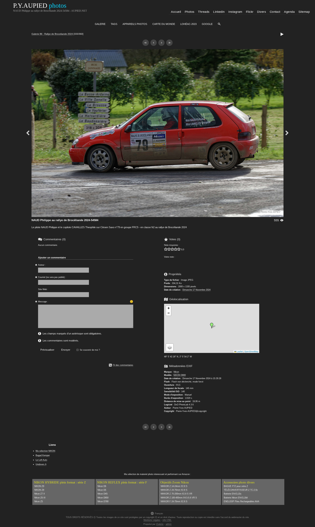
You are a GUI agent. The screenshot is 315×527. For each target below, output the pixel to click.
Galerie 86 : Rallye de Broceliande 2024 (52, 34)
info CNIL (167, 520)
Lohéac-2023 (188, 24)
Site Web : (43, 289)
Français (156, 513)
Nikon (176, 372)
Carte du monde (163, 24)
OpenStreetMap (251, 351)
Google (207, 24)
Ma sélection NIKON (45, 451)
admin (168, 524)
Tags (114, 24)
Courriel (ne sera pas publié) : (52, 277)
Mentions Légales (152, 520)
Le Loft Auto (41, 460)
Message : (43, 301)
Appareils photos (135, 24)
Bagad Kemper (43, 455)
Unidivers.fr (41, 464)
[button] (211, 325)
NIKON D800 (179, 375)
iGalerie (159, 524)
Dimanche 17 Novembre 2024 (196, 290)
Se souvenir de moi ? (90, 350)
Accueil (176, 11)
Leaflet (239, 351)
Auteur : (42, 265)
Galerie (100, 24)
